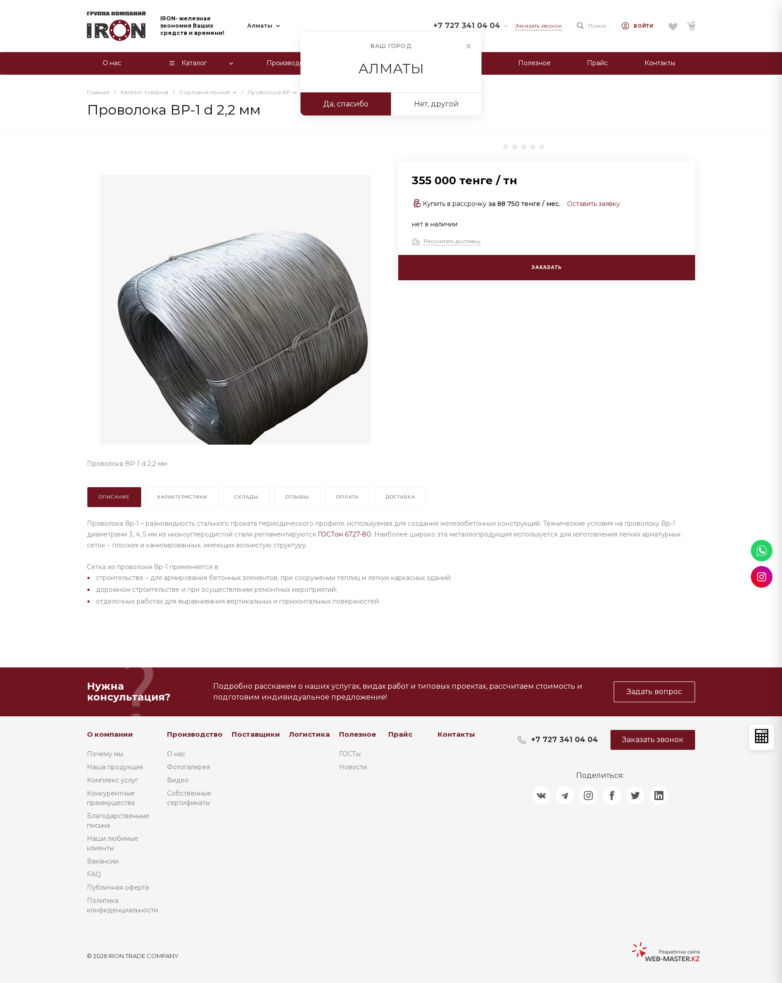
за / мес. (524, 204)
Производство (195, 734)
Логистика (309, 734)
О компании (110, 734)
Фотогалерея (188, 767)
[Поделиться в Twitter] (635, 795)
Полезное (357, 734)
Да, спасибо (345, 104)
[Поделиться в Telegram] (565, 795)
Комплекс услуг (112, 780)
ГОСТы (350, 754)
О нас (176, 754)
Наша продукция (115, 767)
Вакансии (103, 861)
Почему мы (105, 754)
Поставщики (256, 734)
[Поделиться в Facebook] (612, 795)
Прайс (400, 734)
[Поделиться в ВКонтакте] (541, 795)
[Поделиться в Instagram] (588, 795)
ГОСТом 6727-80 (344, 534)
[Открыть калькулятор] (762, 737)
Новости (353, 767)
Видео (178, 780)
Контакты (456, 734)
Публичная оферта (118, 887)
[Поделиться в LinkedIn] (659, 795)
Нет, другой (436, 104)
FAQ (94, 874)
